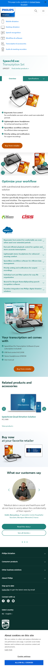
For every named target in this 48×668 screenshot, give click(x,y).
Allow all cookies (24, 662)
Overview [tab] (12, 78)
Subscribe (6, 589)
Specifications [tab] (33, 78)
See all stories (24, 535)
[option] (15, 164)
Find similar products (20, 68)
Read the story (24, 529)
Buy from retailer (12, 145)
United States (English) (30, 3)
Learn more (8, 650)
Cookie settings (24, 656)
